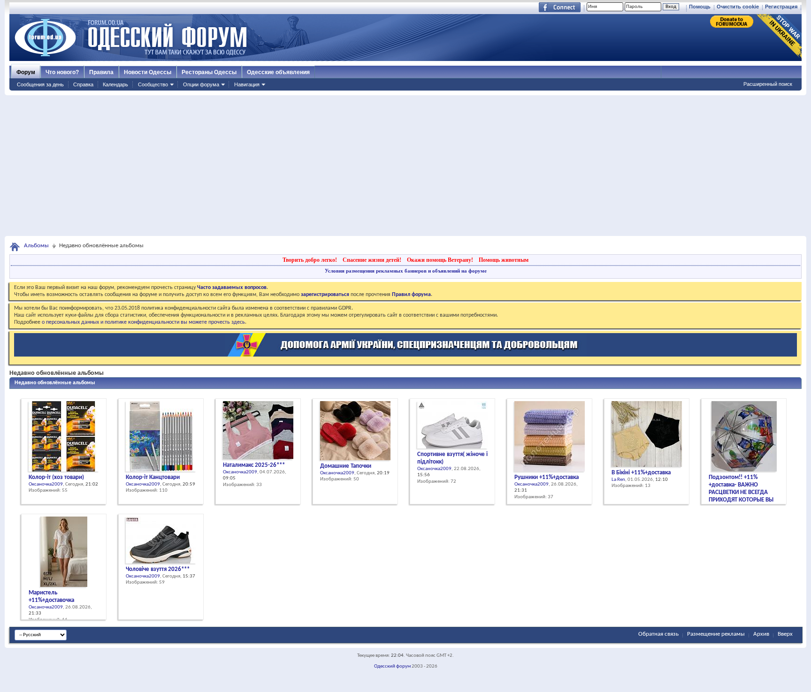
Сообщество (153, 84)
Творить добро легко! (310, 260)
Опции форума (201, 84)
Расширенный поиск (767, 84)
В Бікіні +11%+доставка (641, 473)
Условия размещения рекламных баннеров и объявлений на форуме (406, 271)
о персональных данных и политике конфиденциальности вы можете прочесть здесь (143, 322)
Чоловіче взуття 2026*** (158, 569)
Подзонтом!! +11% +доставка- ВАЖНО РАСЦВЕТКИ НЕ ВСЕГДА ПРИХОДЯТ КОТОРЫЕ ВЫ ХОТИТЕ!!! (741, 492)
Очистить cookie (738, 6)
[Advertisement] (405, 165)
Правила (101, 72)
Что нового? (62, 72)
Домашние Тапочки (345, 466)
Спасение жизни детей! (372, 260)
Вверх (785, 634)
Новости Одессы (147, 72)
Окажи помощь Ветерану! (440, 260)
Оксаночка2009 (46, 484)
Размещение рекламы (716, 634)
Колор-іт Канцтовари (153, 477)
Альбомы (36, 246)
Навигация (247, 84)
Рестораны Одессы (209, 72)
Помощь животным (503, 260)
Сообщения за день (40, 84)
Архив (761, 634)
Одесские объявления (278, 72)
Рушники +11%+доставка (546, 477)
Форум (25, 72)
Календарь (115, 84)
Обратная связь (658, 634)
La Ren (618, 479)
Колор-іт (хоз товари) (56, 477)
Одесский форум (392, 666)
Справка (83, 84)
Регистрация (781, 6)
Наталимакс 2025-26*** (254, 465)
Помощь (700, 6)
